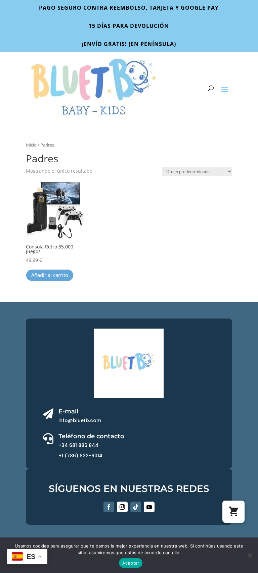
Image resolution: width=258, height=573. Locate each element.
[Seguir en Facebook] (108, 507)
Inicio (31, 145)
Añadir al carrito (49, 275)
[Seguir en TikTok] (135, 507)
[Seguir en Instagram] (122, 507)
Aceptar (130, 563)
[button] (233, 512)
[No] (249, 555)
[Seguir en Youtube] (149, 507)
